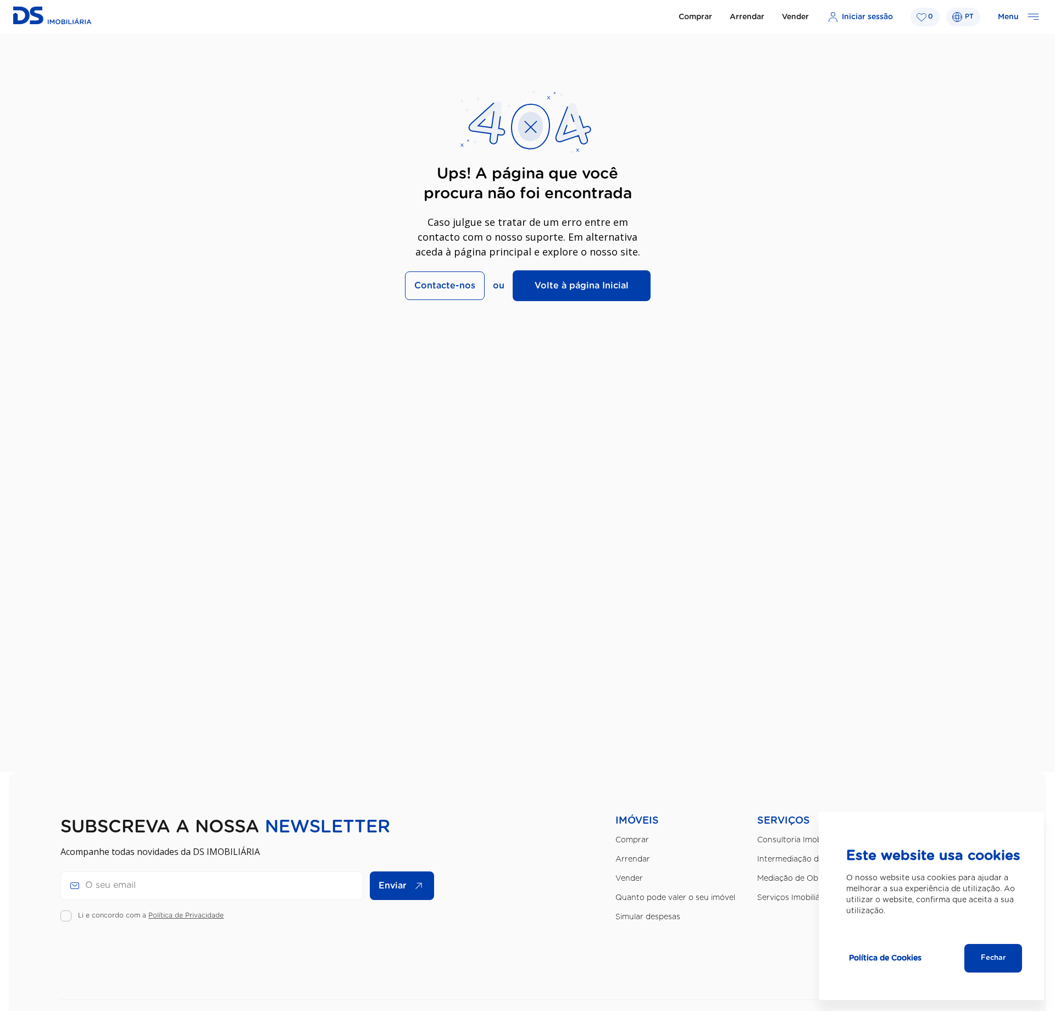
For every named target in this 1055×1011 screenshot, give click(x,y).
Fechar (993, 958)
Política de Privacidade (186, 915)
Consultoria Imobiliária (799, 840)
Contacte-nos (444, 285)
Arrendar (747, 17)
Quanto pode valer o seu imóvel (675, 898)
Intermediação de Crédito (805, 859)
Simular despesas (647, 917)
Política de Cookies (885, 958)
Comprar (695, 17)
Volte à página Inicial (582, 285)
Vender (795, 17)
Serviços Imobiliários (795, 898)
